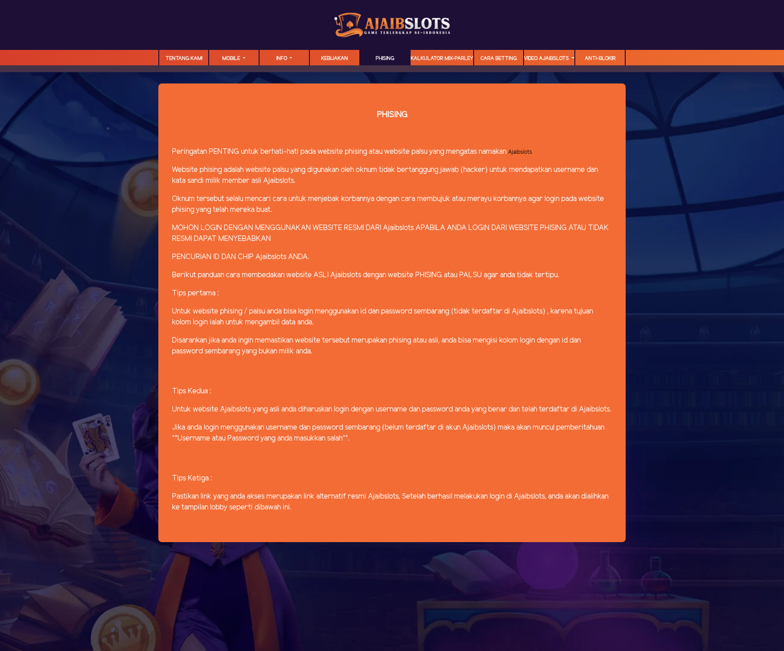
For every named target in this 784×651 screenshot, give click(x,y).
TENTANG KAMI (184, 58)
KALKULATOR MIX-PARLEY (442, 58)
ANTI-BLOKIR (600, 58)
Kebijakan (334, 58)
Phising (385, 58)
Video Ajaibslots (547, 58)
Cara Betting (498, 58)
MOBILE (231, 58)
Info (282, 58)
